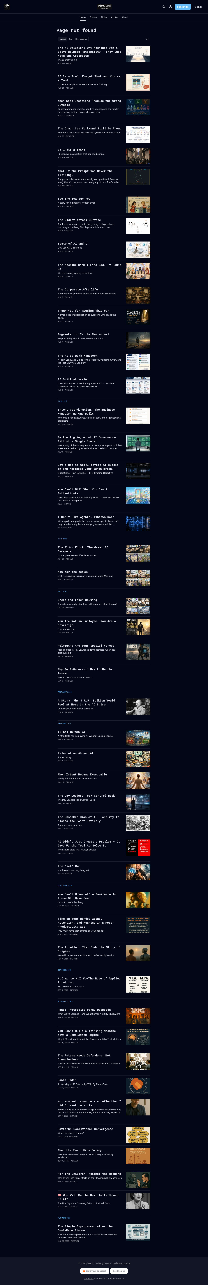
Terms (108, 1263)
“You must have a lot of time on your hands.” (81, 930)
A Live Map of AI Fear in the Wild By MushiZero (83, 1084)
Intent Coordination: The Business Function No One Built (86, 411)
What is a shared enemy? (71, 1133)
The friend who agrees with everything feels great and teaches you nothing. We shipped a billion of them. (86, 225)
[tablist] (73, 39)
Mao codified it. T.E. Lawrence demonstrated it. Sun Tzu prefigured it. (86, 651)
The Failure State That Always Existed (77, 849)
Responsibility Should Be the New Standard (80, 338)
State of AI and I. (73, 243)
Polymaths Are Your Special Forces (86, 645)
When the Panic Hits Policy (80, 1150)
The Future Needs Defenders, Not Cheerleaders (84, 1057)
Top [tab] (70, 39)
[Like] (60, 67)
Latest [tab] (63, 39)
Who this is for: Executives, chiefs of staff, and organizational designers (89, 419)
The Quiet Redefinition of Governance (77, 778)
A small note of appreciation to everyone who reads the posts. (87, 316)
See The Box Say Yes (74, 198)
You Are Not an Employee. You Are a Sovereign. (87, 623)
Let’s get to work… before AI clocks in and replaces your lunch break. (88, 467)
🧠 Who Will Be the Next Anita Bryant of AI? (88, 1197)
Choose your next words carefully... (76, 708)
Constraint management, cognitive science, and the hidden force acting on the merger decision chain (88, 110)
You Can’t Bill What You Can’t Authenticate (83, 491)
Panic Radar (67, 1080)
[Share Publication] (170, 7)
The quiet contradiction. (70, 825)
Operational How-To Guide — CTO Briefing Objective (85, 472)
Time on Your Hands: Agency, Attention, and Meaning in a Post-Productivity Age (86, 922)
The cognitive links (67, 59)
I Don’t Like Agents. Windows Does (86, 517)
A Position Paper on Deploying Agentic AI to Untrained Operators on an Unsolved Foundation (86, 385)
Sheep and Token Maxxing (77, 600)
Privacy (99, 1263)
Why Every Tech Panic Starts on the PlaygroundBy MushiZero (90, 1177)
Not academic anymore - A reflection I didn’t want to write (89, 1103)
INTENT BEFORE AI (72, 732)
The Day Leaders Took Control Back (86, 795)
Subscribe (183, 6)
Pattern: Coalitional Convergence (85, 1129)
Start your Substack (96, 1270)
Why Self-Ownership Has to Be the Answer (85, 671)
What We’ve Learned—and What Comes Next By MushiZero (89, 1013)
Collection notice (121, 1263)
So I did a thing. (72, 150)
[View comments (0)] (80, 67)
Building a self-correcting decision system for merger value (89, 132)
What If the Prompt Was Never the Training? (85, 173)
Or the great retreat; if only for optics (77, 555)
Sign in (199, 6)
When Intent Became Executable (82, 774)
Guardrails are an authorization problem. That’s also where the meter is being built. (88, 499)
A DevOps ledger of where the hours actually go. (83, 84)
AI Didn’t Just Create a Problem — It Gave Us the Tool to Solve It (89, 843)
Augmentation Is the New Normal (83, 334)
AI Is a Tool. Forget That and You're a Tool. (89, 78)
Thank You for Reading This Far (83, 310)
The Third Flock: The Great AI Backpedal (83, 549)
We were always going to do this (75, 272)
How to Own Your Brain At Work (75, 677)
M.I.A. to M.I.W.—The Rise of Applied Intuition (89, 980)
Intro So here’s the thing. (71, 902)
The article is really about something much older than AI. (87, 603)
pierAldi (70, 63)
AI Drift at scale (72, 379)
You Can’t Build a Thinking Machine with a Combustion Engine (87, 1033)
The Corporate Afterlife (78, 289)
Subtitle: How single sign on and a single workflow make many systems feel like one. (87, 1236)
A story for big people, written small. (77, 202)
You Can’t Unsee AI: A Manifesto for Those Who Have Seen (88, 896)
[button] (83, 17)
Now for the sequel (73, 572)
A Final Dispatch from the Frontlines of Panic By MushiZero (89, 1063)
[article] (104, 57)
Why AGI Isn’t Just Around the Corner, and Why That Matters (89, 1038)
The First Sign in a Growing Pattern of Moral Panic (84, 1203)
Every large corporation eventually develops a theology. (87, 293)
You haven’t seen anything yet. (74, 870)
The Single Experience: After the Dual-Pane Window (85, 1228)
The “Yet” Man (69, 866)
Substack (88, 1278)
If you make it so (66, 629)
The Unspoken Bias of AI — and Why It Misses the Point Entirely (88, 819)
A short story (64, 757)
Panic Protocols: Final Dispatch (84, 1009)
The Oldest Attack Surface (79, 220)
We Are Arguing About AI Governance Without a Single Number (87, 439)
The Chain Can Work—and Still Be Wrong (89, 128)
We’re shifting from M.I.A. (71, 986)
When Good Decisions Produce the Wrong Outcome (89, 103)
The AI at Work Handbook (77, 355)
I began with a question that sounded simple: (81, 153)
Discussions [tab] (81, 39)
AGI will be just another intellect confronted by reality (86, 955)
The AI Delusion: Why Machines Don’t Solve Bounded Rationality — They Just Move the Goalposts (89, 51)
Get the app (119, 1270)
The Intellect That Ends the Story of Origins (89, 949)
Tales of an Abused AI (75, 753)
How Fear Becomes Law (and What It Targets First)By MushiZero (85, 1156)
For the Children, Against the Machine (89, 1174)
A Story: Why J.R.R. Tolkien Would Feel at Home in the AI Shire (86, 702)
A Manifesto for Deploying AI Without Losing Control (85, 735)
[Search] (164, 7)
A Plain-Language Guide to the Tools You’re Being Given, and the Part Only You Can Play (89, 361)
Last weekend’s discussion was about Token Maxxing (85, 575)
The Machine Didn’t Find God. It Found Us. (89, 267)
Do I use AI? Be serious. (70, 247)
